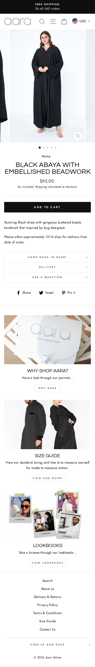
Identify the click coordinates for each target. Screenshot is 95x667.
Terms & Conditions (47, 612)
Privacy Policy (47, 604)
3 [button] (48, 148)
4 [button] (52, 148)
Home (46, 156)
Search (47, 580)
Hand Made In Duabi (47, 257)
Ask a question (47, 277)
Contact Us (47, 629)
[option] (47, 6)
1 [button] (40, 148)
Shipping (41, 187)
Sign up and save (47, 644)
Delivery (47, 267)
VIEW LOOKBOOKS (47, 563)
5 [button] (56, 148)
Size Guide (47, 621)
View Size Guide (48, 478)
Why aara (47, 388)
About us (47, 588)
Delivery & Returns (47, 596)
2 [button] (44, 148)
